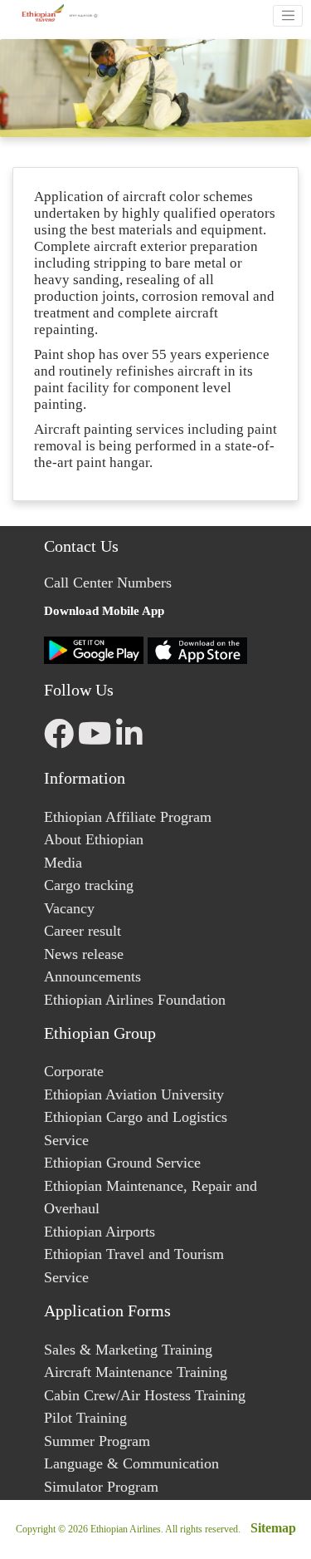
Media (63, 862)
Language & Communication (131, 1463)
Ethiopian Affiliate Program (127, 817)
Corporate (74, 1071)
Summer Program (97, 1441)
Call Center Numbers (108, 582)
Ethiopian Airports (99, 1231)
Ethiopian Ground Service (122, 1162)
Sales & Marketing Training (128, 1349)
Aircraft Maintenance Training (135, 1372)
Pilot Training (85, 1417)
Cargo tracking (89, 885)
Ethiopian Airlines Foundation (135, 999)
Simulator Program (101, 1486)
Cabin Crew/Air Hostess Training (144, 1395)
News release (84, 954)
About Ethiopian (93, 839)
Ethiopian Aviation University (134, 1094)
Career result (82, 930)
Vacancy (69, 908)
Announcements (92, 976)
